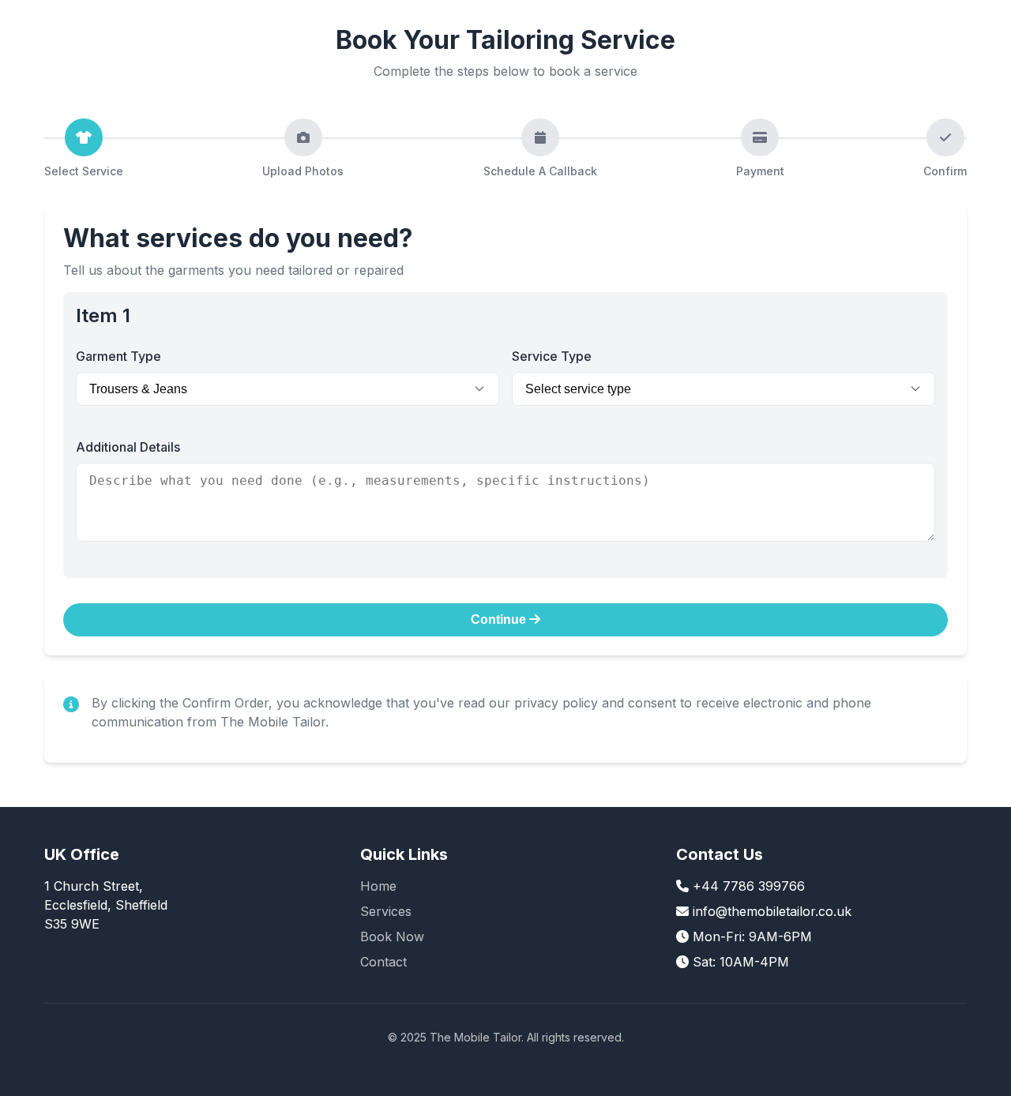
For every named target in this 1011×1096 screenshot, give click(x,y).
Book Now (392, 936)
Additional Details (128, 447)
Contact (383, 962)
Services (386, 911)
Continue (500, 619)
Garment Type (118, 356)
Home (378, 886)
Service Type (552, 356)
